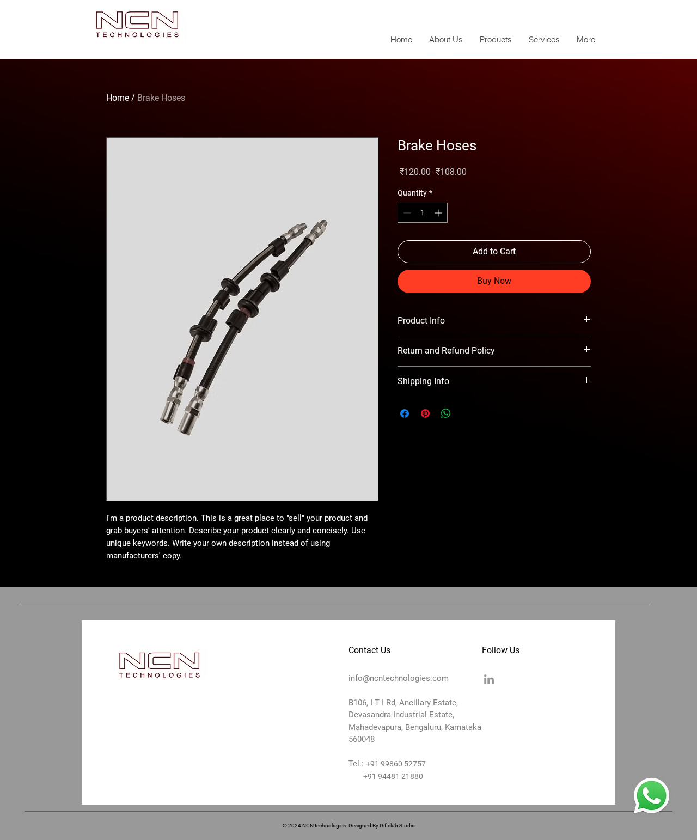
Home (117, 98)
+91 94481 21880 (385, 776)
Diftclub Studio (397, 826)
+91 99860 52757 (396, 763)
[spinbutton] (422, 212)
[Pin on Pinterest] (425, 413)
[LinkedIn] (489, 679)
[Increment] (439, 212)
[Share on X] (466, 413)
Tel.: (357, 764)
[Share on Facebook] (404, 413)
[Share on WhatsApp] (446, 413)
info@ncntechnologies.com (541, 14)
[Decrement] (406, 212)
